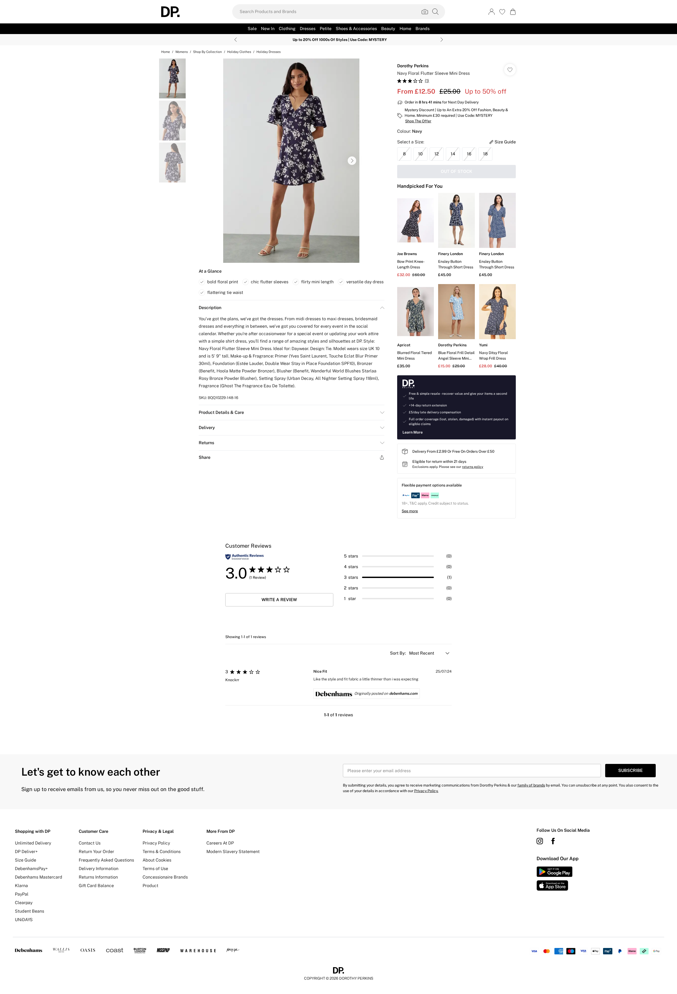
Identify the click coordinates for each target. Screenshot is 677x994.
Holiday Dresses (268, 52)
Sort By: (398, 653)
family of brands (531, 785)
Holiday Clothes (239, 52)
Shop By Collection (207, 52)
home (165, 52)
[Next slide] (441, 39)
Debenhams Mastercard (38, 877)
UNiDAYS (24, 919)
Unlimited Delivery (33, 843)
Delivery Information (98, 868)
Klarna (21, 885)
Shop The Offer (418, 121)
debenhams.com (403, 693)
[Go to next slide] (352, 160)
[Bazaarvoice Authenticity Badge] (244, 557)
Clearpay (23, 902)
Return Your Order (96, 851)
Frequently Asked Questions (106, 860)
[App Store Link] (554, 878)
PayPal (21, 894)
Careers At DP (220, 843)
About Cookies (157, 860)
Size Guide (25, 860)
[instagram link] (540, 841)
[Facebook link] (553, 841)
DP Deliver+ (26, 851)
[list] (291, 161)
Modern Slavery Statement (233, 851)
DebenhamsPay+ (31, 868)
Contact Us (90, 843)
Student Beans (29, 911)
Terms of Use (155, 868)
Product (150, 885)
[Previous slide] (235, 39)
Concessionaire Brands (165, 877)
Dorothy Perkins (413, 65)
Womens (181, 52)
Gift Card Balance (96, 885)
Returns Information (98, 877)
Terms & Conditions (162, 851)
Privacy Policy (156, 843)
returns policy (472, 467)
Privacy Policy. (426, 791)
